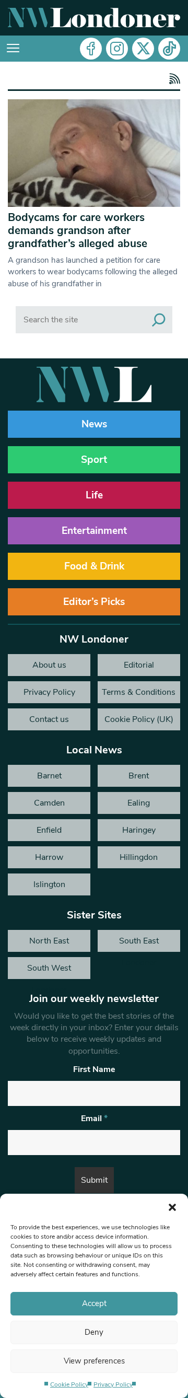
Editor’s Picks (94, 602)
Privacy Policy (113, 1384)
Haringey (139, 830)
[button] (172, 1207)
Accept (94, 1303)
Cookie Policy (69, 1384)
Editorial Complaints (139, 667)
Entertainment (94, 531)
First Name (94, 1069)
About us (49, 665)
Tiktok (169, 49)
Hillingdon (139, 857)
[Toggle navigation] (13, 49)
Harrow (49, 857)
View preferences (94, 1361)
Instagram (117, 49)
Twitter (143, 49)
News (94, 424)
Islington (49, 884)
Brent (138, 776)
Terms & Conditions (138, 692)
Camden (49, 803)
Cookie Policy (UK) (138, 719)
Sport (94, 460)
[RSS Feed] (173, 79)
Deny (94, 1332)
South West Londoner (49, 970)
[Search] (158, 319)
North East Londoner (49, 943)
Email (94, 1118)
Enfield (49, 830)
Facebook (91, 49)
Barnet (49, 776)
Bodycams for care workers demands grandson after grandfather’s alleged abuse (77, 230)
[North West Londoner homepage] (94, 18)
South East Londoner (139, 943)
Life (94, 495)
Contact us (49, 719)
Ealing (138, 803)
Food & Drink (94, 566)
